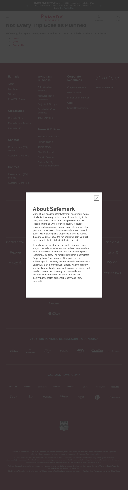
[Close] (96, 198)
